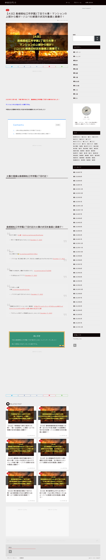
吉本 (81, 148)
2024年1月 (78, 239)
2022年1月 (78, 323)
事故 (76, 65)
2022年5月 (78, 306)
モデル (84, 143)
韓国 (94, 160)
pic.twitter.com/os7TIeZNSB (42, 271)
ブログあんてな (77, 339)
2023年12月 (79, 243)
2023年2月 (78, 285)
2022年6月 (78, 302)
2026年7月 (78, 172)
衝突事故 (82, 157)
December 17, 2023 (36, 240)
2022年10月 (79, 289)
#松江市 (35, 308)
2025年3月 (78, 197)
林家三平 (76, 153)
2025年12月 (79, 189)
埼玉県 (96, 148)
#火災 (24, 235)
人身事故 (76, 146)
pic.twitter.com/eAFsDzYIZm (20, 289)
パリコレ (92, 141)
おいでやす (96, 137)
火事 (86, 153)
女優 (76, 77)
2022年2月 (78, 319)
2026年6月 (78, 176)
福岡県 (82, 155)
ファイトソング (77, 143)
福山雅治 (76, 155)
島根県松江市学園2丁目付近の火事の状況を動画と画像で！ (33, 133)
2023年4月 (78, 277)
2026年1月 (78, 185)
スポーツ (77, 52)
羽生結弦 (97, 155)
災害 (76, 94)
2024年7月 (78, 214)
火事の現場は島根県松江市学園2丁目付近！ (29, 130)
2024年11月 (79, 210)
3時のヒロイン (77, 137)
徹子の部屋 (77, 150)
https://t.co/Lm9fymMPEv (17, 308)
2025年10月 (79, 193)
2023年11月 (79, 247)
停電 (81, 146)
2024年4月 (78, 227)
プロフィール (77, 2)
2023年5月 (78, 273)
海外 (81, 153)
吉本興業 (86, 148)
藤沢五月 (76, 157)
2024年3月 (78, 231)
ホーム (68, 2)
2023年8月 (78, 260)
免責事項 (22, 558)
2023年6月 (78, 268)
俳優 (76, 69)
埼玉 (91, 148)
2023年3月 (78, 281)
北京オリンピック (88, 146)
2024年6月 (78, 218)
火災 (7, 10)
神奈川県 (96, 153)
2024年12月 (79, 206)
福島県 (87, 155)
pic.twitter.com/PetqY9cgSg (34, 235)
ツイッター (86, 141)
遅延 (94, 157)
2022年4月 (78, 310)
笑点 (92, 155)
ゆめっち (82, 139)
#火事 (19, 235)
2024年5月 (78, 222)
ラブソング (91, 143)
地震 (76, 73)
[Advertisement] (37, 84)
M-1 (90, 137)
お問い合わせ (89, 2)
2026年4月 (78, 181)
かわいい (76, 139)
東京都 (93, 150)
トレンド (77, 56)
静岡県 (89, 160)
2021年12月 (79, 327)
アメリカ (88, 139)
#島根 (31, 308)
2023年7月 (78, 264)
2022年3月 (78, 314)
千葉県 (76, 148)
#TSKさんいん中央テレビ (56, 306)
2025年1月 (78, 202)
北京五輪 (96, 146)
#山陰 (27, 308)
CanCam (84, 137)
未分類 (77, 86)
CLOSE (58, 124)
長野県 (83, 160)
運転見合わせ (77, 160)
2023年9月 (78, 256)
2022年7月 (78, 298)
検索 (74, 35)
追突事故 (88, 157)
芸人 (76, 98)
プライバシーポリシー (12, 558)
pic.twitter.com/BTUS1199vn (29, 254)
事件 (76, 60)
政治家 (77, 81)
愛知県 (83, 150)
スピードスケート (78, 141)
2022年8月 (78, 294)
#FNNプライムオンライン (41, 306)
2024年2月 (78, 235)
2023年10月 (79, 252)
